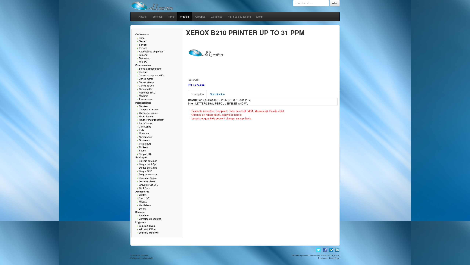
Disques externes (148, 174)
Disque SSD (145, 171)
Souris (142, 150)
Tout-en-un (144, 58)
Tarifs (171, 16)
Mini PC (143, 61)
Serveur (143, 44)
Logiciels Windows (149, 232)
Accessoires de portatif (151, 51)
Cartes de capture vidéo (151, 75)
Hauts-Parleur (146, 116)
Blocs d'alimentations (150, 68)
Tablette (143, 54)
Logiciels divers (147, 225)
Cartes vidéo (145, 89)
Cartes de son (146, 85)
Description (197, 94)
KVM (141, 130)
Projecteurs (145, 143)
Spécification (217, 94)
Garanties (216, 16)
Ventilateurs (145, 205)
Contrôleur (144, 188)
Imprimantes (145, 123)
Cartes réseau (146, 82)
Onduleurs (144, 140)
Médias (143, 202)
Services (157, 16)
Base (141, 38)
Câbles (142, 195)
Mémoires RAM (147, 92)
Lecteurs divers (147, 181)
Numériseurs (145, 137)
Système (144, 215)
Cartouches (145, 126)
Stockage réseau (148, 178)
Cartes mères (146, 78)
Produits (184, 16)
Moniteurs (144, 133)
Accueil (143, 16)
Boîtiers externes (148, 160)
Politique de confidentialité (141, 258)
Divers (142, 208)
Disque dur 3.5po (148, 167)
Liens (259, 16)
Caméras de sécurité (150, 218)
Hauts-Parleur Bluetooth (151, 119)
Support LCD (145, 154)
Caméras (144, 106)
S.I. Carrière (142, 255)
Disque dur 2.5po (148, 164)
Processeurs (145, 99)
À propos (200, 16)
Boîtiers (143, 72)
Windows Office (147, 229)
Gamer (142, 41)
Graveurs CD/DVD (148, 184)
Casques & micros (149, 109)
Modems (143, 96)
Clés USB (144, 198)
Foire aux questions (239, 16)
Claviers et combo (148, 113)
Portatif (143, 48)
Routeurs (144, 147)
